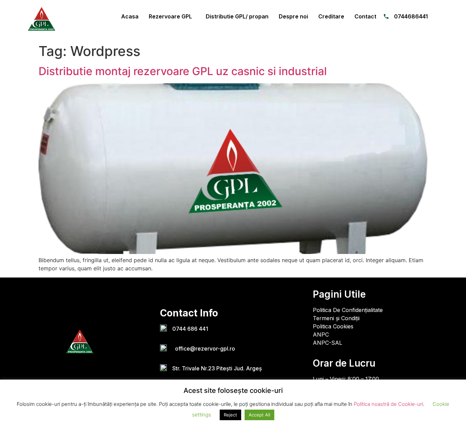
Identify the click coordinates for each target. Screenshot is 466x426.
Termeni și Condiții (336, 318)
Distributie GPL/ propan (237, 16)
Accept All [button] (259, 414)
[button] (172, 16)
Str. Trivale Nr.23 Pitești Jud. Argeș (217, 368)
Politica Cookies (333, 326)
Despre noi (293, 16)
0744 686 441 (190, 328)
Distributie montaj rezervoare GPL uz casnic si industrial (183, 71)
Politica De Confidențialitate (348, 310)
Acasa (130, 16)
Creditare (331, 16)
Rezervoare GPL (170, 16)
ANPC (321, 334)
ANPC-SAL (327, 342)
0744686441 (411, 16)
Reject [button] (230, 414)
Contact (365, 16)
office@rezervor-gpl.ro (203, 348)
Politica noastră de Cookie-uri (388, 404)
